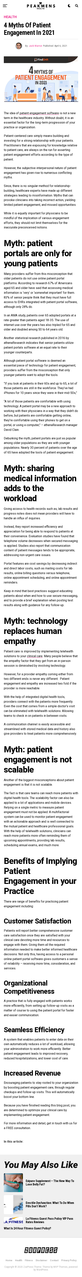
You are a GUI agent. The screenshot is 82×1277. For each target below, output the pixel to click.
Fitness (29, 1260)
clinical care (35, 656)
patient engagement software (39, 113)
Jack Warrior (35, 46)
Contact (54, 1260)
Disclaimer (41, 1260)
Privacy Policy (68, 1260)
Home (9, 1260)
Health (18, 1260)
